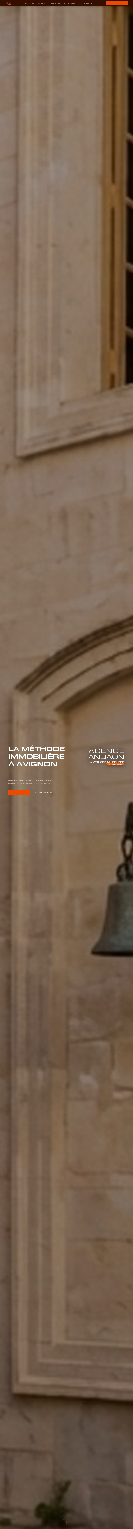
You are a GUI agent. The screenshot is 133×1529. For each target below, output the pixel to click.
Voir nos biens (19, 792)
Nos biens (55, 3)
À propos (42, 3)
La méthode (69, 3)
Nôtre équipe (85, 3)
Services (29, 3)
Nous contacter (117, 3)
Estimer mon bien (44, 792)
